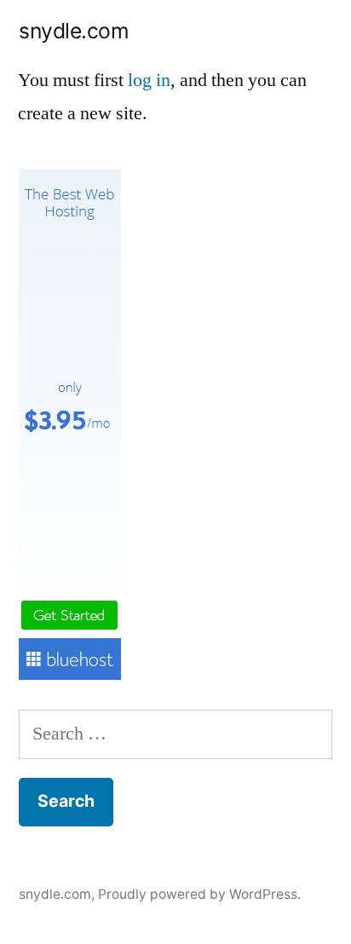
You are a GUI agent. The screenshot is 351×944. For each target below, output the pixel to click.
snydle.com (74, 30)
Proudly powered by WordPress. (199, 894)
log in (149, 80)
